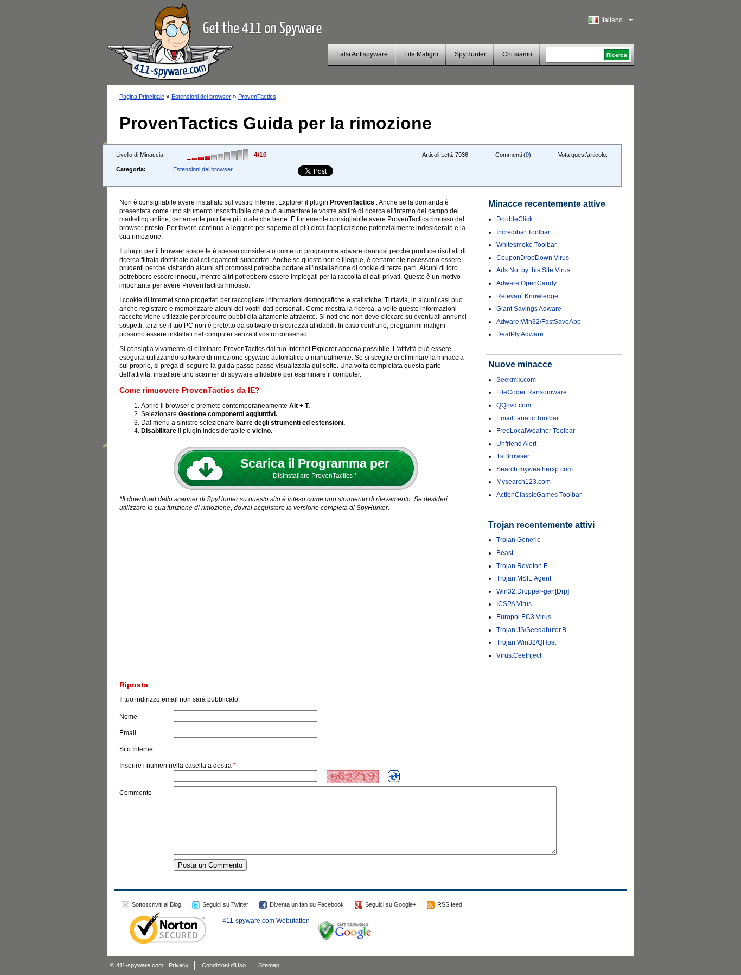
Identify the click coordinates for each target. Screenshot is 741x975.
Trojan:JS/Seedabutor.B (531, 630)
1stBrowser (512, 456)
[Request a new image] (394, 776)
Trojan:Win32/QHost (526, 642)
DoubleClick (514, 219)
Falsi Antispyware (362, 54)
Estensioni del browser (201, 96)
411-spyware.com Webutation (266, 921)
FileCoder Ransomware (531, 392)
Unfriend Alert (516, 444)
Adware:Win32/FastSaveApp (538, 322)
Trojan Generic (518, 540)
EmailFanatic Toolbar (527, 418)
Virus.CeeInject (518, 655)
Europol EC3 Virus (523, 617)
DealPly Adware (520, 334)
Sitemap (268, 965)
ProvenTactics (257, 96)
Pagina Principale (141, 96)
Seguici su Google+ (390, 904)
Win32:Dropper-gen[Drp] (532, 591)
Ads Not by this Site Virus (533, 270)
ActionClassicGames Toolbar (539, 495)
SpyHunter (470, 54)
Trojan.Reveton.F (521, 566)
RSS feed (449, 904)
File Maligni (421, 54)
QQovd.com (513, 405)
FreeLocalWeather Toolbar (535, 431)
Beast (504, 553)
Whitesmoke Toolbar (526, 244)
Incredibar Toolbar (523, 232)
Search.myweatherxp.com (534, 469)
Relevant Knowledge (527, 296)
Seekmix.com (516, 380)
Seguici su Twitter (225, 904)
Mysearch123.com (523, 482)
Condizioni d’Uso (224, 965)
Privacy (179, 965)
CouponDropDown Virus (532, 258)
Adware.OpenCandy (526, 283)
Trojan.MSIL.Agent (523, 578)
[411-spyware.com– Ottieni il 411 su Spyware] (170, 40)
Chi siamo (517, 54)
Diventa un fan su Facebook (307, 904)
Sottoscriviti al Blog (156, 904)
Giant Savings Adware (528, 309)
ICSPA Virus (514, 604)
